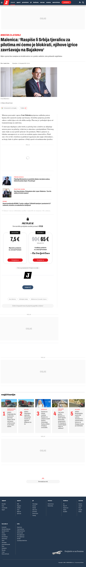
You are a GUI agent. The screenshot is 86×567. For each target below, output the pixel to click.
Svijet (3, 506)
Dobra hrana (4, 538)
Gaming (34, 515)
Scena (48, 2)
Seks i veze (34, 509)
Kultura (35, 2)
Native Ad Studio (5, 554)
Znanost (34, 506)
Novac (42, 2)
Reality (80, 511)
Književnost (65, 507)
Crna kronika (4, 507)
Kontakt (18, 538)
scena (81, 500)
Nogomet (19, 506)
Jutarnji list (4, 527)
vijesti (4, 500)
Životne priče (35, 513)
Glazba (64, 509)
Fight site (19, 511)
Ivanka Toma (6, 63)
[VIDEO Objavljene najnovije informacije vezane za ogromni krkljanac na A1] (26, 403)
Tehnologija (34, 504)
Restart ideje (50, 506)
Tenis (18, 509)
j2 (33, 500)
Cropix (3, 552)
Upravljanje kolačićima (22, 540)
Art (63, 504)
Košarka (18, 507)
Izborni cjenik (20, 533)
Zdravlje (34, 507)
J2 (30, 2)
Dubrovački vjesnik (6, 544)
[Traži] (83, 2)
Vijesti (12, 2)
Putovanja (34, 511)
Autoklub (4, 535)
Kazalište (65, 511)
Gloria (3, 540)
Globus (3, 533)
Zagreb (3, 509)
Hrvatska (4, 504)
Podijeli (22, 108)
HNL (18, 504)
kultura (65, 500)
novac (50, 500)
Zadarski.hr (4, 548)
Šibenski (3, 550)
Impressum (19, 527)
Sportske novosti (5, 531)
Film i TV (65, 506)
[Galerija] (29, 82)
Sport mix (19, 513)
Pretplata (66, 2)
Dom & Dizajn (5, 536)
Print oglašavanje (20, 536)
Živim (3, 546)
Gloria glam (4, 542)
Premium (25, 2)
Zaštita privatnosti (21, 531)
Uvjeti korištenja (20, 529)
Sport (18, 2)
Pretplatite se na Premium (74, 551)
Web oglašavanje (20, 535)
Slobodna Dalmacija (6, 529)
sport (19, 500)
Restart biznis (51, 504)
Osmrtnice (56, 2)
